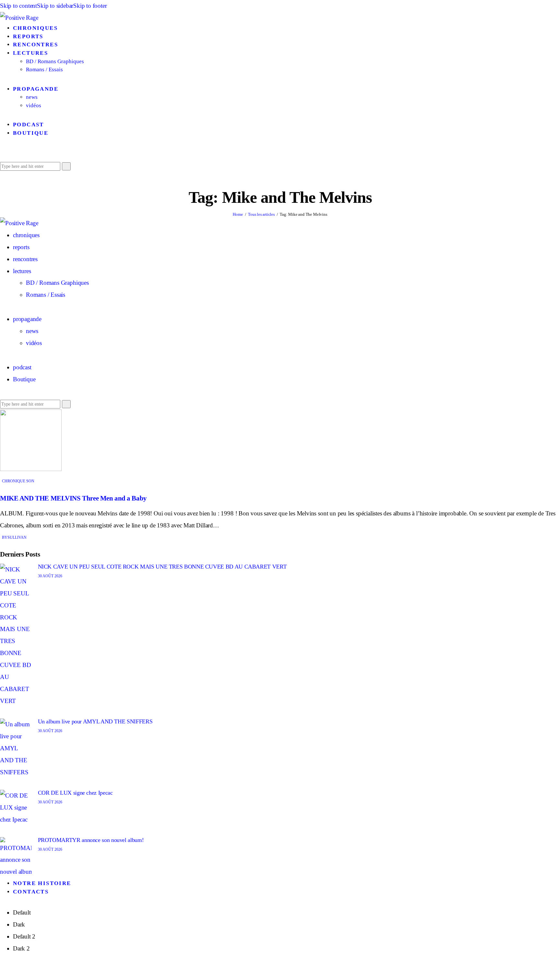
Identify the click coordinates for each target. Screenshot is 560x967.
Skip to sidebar (55, 5)
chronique (13, 481)
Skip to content (18, 5)
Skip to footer (90, 5)
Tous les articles (261, 214)
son (30, 481)
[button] (2, 153)
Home (238, 214)
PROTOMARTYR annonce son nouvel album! (91, 840)
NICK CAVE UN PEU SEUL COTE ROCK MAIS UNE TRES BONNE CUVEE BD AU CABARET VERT (162, 566)
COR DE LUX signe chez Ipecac (75, 792)
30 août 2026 (50, 576)
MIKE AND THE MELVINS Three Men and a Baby (73, 498)
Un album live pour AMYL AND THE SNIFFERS (95, 721)
